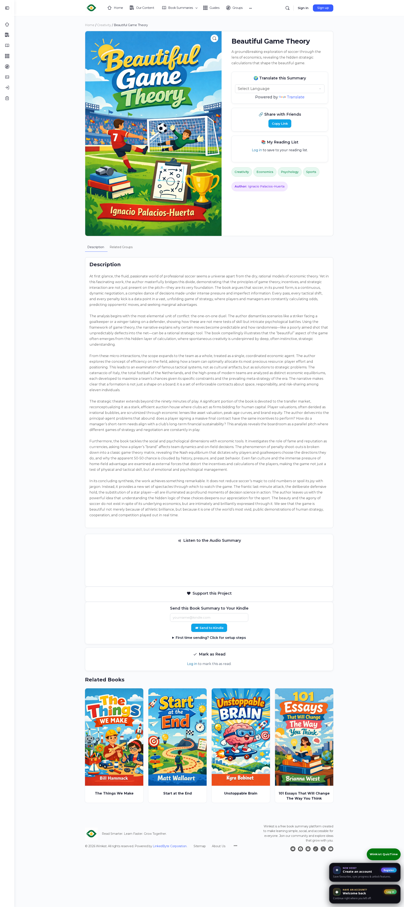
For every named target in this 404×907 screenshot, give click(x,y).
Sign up (323, 8)
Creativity (104, 25)
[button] (214, 38)
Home (89, 25)
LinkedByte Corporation (170, 846)
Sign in (303, 8)
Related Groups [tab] (121, 247)
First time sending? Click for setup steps (211, 638)
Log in (257, 150)
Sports (311, 172)
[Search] (287, 8)
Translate (295, 97)
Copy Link (280, 124)
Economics (264, 172)
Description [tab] (95, 247)
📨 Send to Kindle (209, 628)
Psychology (290, 172)
